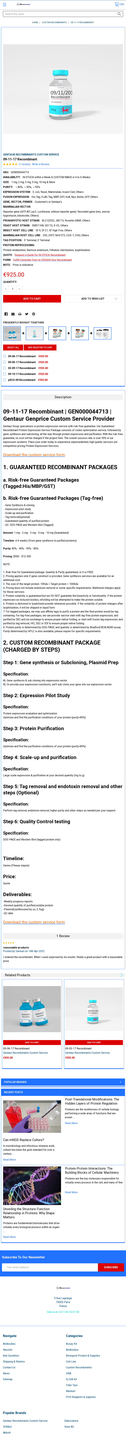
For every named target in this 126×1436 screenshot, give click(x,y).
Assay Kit (71, 1343)
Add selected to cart (40, 347)
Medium (70, 1391)
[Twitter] (27, 314)
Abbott (7, 1432)
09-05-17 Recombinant (78, 1048)
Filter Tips (72, 1385)
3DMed (7, 1426)
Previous (117, 975)
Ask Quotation (11, 1355)
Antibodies (9, 1343)
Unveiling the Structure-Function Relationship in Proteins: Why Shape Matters (29, 1213)
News (6, 1373)
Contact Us (9, 1367)
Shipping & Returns (14, 1361)
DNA (68, 1373)
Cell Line (71, 1361)
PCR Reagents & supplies (81, 1397)
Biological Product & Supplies (83, 1355)
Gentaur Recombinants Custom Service (25, 1420)
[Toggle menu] (4, 4)
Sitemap (7, 1379)
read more (9, 1159)
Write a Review (40, 164)
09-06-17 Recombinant (16, 1048)
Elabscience (71, 1420)
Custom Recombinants (79, 1367)
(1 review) (24, 164)
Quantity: (10, 281)
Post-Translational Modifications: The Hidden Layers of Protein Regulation (92, 1101)
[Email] (13, 314)
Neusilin (7, 1349)
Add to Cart (32, 1042)
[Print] (20, 314)
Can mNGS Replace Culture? (23, 1140)
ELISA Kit (71, 1379)
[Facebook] (6, 314)
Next (121, 975)
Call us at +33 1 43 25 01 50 (63, 1312)
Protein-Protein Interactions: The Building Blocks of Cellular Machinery (92, 1170)
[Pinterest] (34, 314)
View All (69, 1426)
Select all (13, 347)
